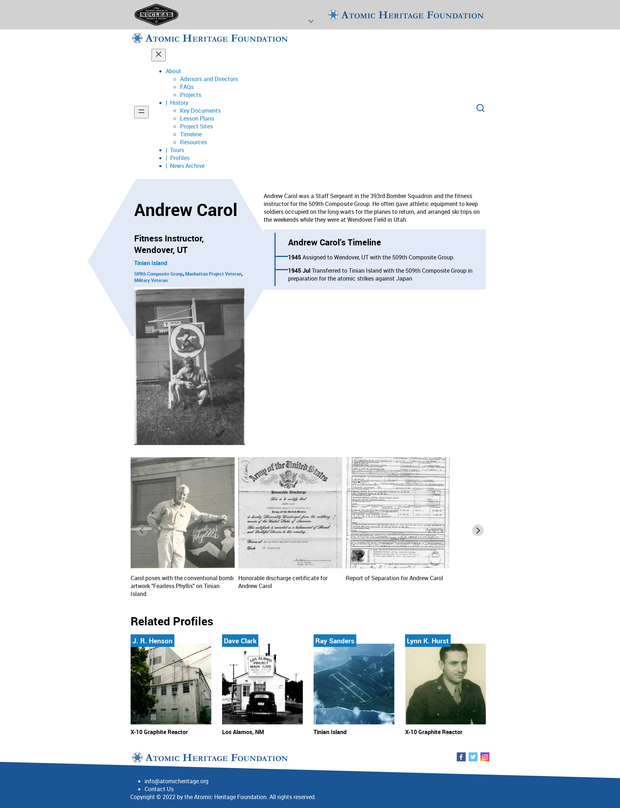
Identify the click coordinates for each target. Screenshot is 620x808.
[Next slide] (478, 530)
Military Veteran (151, 280)
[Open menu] (141, 112)
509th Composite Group (158, 274)
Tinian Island (150, 263)
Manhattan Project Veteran (213, 274)
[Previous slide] (142, 530)
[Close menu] (158, 55)
